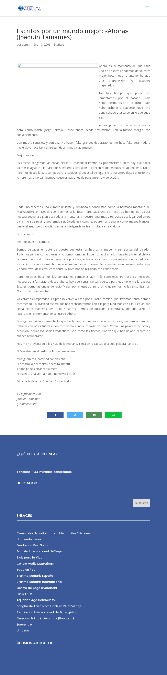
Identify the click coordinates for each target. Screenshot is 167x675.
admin (26, 44)
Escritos (59, 44)
